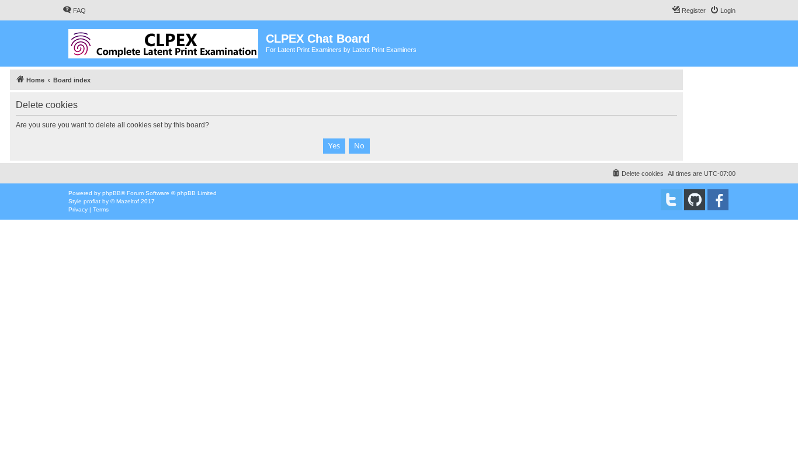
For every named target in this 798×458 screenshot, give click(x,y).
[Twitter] (671, 199)
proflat (92, 201)
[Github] (694, 199)
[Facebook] (717, 199)
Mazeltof (127, 201)
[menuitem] (74, 11)
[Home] (164, 41)
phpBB (111, 193)
